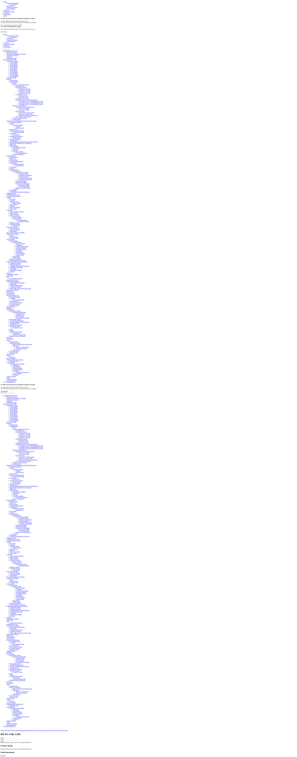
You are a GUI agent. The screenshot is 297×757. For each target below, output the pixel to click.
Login (5, 16)
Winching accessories (12, 52)
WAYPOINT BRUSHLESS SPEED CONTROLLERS (24, 142)
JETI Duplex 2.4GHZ (15, 311)
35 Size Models (13, 68)
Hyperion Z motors (24, 176)
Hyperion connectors (15, 215)
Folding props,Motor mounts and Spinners (17, 261)
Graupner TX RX (14, 323)
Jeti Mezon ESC (20, 128)
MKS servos (16, 345)
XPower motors (14, 160)
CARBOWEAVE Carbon (13, 195)
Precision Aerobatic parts (13, 295)
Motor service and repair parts (23, 188)
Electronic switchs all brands (17, 130)
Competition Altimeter (15, 287)
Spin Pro (18, 126)
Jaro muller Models (17, 369)
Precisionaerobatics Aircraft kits (17, 260)
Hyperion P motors (23, 174)
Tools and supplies (11, 376)
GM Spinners (13, 268)
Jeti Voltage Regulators (21, 153)
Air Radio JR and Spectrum (16, 320)
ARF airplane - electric (12, 61)
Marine (11, 330)
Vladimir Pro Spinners (15, 263)
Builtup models (16, 257)
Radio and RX (10, 309)
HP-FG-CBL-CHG (63, 730)
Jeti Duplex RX (20, 315)
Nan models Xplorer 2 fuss (22, 372)
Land (11, 329)
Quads (11, 235)
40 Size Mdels (13, 69)
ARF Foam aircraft (11, 77)
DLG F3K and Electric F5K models (15, 232)
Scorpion (12, 168)
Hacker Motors (13, 162)
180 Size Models (14, 76)
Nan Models (16, 371)
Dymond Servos (14, 341)
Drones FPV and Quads (13, 234)
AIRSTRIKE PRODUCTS (10, 51)
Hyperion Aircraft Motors (22, 172)
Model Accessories (17, 368)
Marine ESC (13, 144)
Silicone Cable (10, 354)
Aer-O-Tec (15, 375)
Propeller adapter (11, 306)
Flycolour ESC (13, 129)
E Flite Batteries (17, 119)
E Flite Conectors (14, 214)
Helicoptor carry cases (12, 280)
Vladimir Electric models (22, 246)
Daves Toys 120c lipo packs (20, 118)
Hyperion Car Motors (21, 181)
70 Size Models (13, 72)
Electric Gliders (13, 241)
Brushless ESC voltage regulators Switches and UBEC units (21, 121)
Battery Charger (17, 203)
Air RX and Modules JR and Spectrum (19, 322)
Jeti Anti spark (16, 225)
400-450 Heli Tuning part (16, 278)
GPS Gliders (10, 275)
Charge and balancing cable (13, 196)
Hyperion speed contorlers (16, 136)
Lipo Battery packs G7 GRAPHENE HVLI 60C (31, 101)
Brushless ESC (16, 137)
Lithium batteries (14, 82)
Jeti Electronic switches (18, 132)
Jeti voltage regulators (18, 151)
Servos (8, 340)
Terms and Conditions (12, 7)
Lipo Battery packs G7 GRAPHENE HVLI (27, 100)
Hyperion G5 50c (23, 96)
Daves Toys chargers (15, 207)
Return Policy (10, 6)
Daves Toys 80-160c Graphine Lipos (28, 115)
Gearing (9, 273)
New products (13, 4)
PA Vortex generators (15, 304)
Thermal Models (11, 362)
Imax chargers (13, 208)
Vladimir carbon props (15, 264)
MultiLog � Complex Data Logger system (20, 288)
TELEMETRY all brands (16, 332)
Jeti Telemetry (16, 333)
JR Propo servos (14, 352)
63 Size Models (13, 70)
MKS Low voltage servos (22, 347)
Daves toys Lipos (20, 111)
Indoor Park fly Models (12, 290)
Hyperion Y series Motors (25, 179)
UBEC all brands (14, 146)
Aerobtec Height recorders (16, 285)
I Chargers (12, 200)
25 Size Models (13, 66)
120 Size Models (14, 75)
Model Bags (16, 365)
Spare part (15, 189)
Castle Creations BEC (18, 154)
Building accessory (11, 193)
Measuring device (14, 361)
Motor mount (10, 291)
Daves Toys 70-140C (24, 108)
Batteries (9, 79)
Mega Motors (13, 190)
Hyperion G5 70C (23, 97)
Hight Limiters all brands (13, 281)
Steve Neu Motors (11, 358)
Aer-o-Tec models (20, 253)
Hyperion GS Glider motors (23, 183)
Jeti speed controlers (18, 125)
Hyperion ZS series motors (25, 178)
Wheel (8, 378)
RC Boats (9, 337)
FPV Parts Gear (14, 236)
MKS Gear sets (16, 350)
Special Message (11, 9)
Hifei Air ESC (13, 133)
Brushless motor (17, 171)
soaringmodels (13, 231)
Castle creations (14, 140)
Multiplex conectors (15, 222)
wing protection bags (12, 379)
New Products (7, 14)
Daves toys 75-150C (24, 109)
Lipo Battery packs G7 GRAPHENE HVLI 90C (31, 104)
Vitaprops (12, 271)
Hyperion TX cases (18, 327)
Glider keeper (13, 284)
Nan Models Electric (21, 249)
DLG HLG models (14, 228)
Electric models (10, 239)
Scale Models (10, 338)
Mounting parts (20, 165)
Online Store (4, 730)
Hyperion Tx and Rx (15, 326)
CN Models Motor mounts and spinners (19, 266)
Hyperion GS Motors (24, 185)
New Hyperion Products (13, 3)
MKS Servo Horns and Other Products (22, 344)
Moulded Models (17, 242)
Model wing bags (14, 305)
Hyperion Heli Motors (21, 182)
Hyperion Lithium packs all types (21, 84)
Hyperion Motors (14, 169)
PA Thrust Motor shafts (18, 299)
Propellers (9, 308)
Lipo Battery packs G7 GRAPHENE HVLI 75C (31, 103)
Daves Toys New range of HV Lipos (25, 107)
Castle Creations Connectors (17, 211)
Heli (8, 277)
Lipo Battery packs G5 (21, 94)
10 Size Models (13, 62)
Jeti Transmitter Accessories (23, 318)
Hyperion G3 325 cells (24, 89)
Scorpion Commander (15, 139)
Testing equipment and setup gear (15, 359)
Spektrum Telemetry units (19, 334)
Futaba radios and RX (15, 319)
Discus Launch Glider (12, 227)
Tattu (14, 83)
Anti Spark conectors (15, 224)
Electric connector (17, 217)
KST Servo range (14, 351)
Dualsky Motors (14, 157)
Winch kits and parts (12, 58)
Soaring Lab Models (21, 248)
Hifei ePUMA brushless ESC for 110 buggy (20, 143)
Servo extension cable (21, 220)
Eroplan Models (20, 255)
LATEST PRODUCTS (9, 382)
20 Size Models (13, 65)
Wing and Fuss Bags (15, 229)
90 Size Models (13, 73)
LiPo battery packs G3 (21, 87)
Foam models (16, 256)
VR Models (19, 245)
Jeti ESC (12, 123)
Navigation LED (11, 292)
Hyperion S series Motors (25, 175)
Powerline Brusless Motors (16, 161)
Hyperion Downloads (9, 11)
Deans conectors (14, 213)
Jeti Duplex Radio (20, 313)
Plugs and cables (17, 218)
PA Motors (12, 298)
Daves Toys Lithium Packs (19, 105)
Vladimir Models (17, 373)
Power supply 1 (10, 294)
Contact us (6, 10)
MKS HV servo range (21, 348)
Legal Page (6, 13)
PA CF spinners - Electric (16, 302)
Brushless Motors (11, 155)
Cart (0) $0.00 (4, 391)
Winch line (9, 56)
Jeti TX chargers (20, 316)
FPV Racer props (14, 238)
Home (5, 2)
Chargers (9, 197)
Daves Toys (13, 158)
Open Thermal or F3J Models (17, 364)
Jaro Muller (19, 250)
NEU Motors (13, 167)
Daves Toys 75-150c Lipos (25, 114)
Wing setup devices (11, 380)
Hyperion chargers (14, 202)
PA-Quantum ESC (14, 301)
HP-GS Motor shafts (24, 186)
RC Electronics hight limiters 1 (17, 282)
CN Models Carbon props (16, 267)
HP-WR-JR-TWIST (24, 221)
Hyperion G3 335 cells (24, 90)
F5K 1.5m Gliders (20, 243)
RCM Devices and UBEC (19, 147)
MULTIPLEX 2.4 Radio (16, 325)
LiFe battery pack (20, 86)
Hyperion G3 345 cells (24, 91)
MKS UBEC (16, 149)
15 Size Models (13, 63)
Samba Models (19, 252)
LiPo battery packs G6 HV (22, 98)
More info (3, 755)
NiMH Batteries (14, 80)
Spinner (9, 355)
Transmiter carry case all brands (17, 336)
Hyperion (15, 150)
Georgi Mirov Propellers (16, 270)
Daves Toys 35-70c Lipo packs (26, 112)
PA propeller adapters (15, 297)
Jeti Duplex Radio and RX (19, 312)
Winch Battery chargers (12, 55)
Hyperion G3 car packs (25, 93)
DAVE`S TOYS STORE (10, 59)
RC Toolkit (12, 199)
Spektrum (12, 206)
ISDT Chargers (13, 204)
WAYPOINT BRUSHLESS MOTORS (19, 192)
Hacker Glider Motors (18, 164)
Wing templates (16, 366)
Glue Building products (12, 274)
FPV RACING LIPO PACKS (23, 116)
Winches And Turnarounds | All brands (16, 54)
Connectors (9, 210)
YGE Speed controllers (15, 122)
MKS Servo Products (15, 343)
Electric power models (15, 259)
